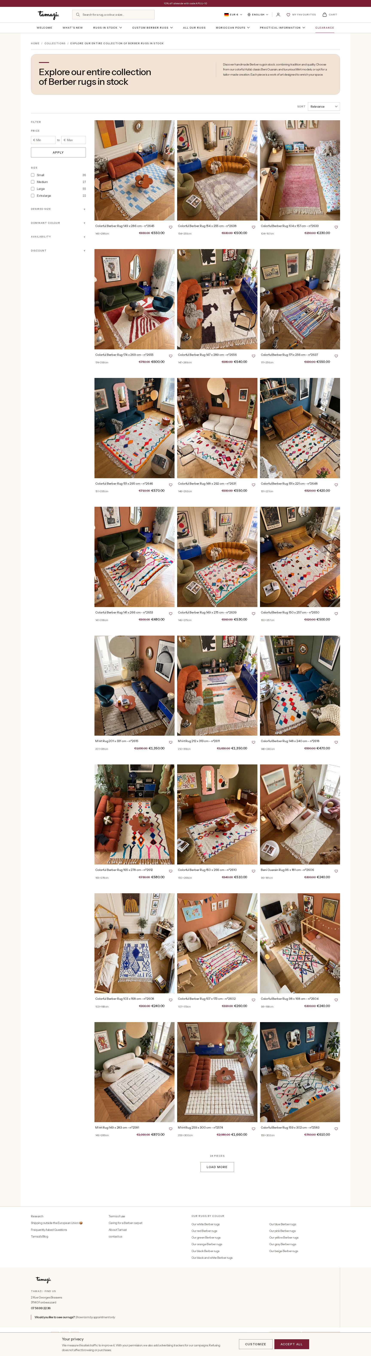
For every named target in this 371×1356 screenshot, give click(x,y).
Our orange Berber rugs (207, 1244)
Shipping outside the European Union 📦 (57, 1223)
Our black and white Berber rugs (212, 1258)
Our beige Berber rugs (283, 1251)
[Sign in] (278, 14)
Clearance (324, 27)
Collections (55, 43)
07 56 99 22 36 (41, 1308)
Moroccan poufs (230, 27)
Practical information (280, 27)
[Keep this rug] (170, 227)
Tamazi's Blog (39, 1236)
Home (35, 43)
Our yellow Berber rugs (283, 1237)
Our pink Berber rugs (282, 1231)
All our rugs (194, 27)
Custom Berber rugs (150, 27)
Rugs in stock (105, 27)
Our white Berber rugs (205, 1224)
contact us (115, 1236)
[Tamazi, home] (49, 15)
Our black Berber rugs (205, 1251)
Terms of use (117, 1216)
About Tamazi (118, 1230)
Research (37, 1216)
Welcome (44, 27)
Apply (58, 152)
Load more (217, 1167)
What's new (73, 27)
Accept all (292, 1344)
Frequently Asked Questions (49, 1230)
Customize (256, 1344)
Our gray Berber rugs (282, 1244)
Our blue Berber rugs (282, 1224)
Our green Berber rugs (206, 1237)
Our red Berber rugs (204, 1231)
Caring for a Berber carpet (125, 1223)
